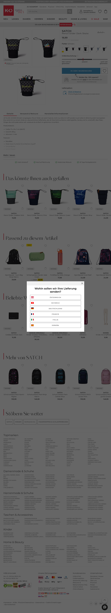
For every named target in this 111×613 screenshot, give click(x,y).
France (55, 314)
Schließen (82, 283)
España (55, 325)
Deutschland (55, 308)
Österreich (55, 297)
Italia (55, 320)
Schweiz (55, 303)
